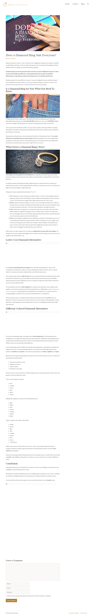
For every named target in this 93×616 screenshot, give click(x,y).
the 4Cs (33, 192)
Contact (75, 4)
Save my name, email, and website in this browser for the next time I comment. (29, 596)
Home (67, 4)
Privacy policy (83, 613)
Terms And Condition (74, 613)
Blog (82, 4)
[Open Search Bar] (88, 4)
